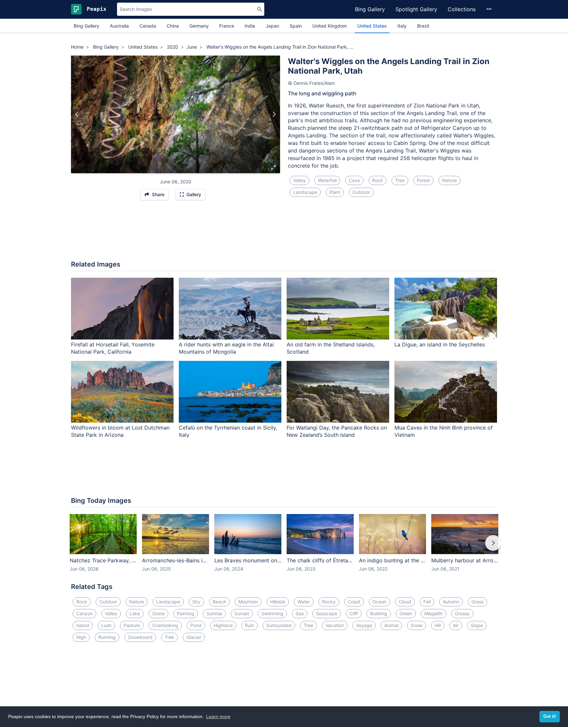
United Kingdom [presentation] (329, 26)
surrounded (279, 625)
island (82, 625)
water (303, 601)
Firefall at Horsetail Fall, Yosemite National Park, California (112, 348)
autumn (451, 601)
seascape (326, 613)
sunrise (214, 613)
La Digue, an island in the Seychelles (439, 344)
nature (449, 180)
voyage (364, 625)
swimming (272, 613)
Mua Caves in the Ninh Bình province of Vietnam (443, 431)
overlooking (165, 625)
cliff (353, 613)
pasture (132, 625)
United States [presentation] (372, 26)
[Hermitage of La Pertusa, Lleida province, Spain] (274, 114)
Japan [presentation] (272, 26)
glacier (193, 637)
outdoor (361, 192)
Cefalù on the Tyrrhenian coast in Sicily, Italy (228, 431)
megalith (433, 613)
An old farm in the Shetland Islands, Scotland (331, 348)
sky (196, 601)
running (107, 637)
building (378, 613)
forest (423, 180)
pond (195, 625)
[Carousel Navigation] (284, 547)
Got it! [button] (549, 716)
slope (477, 625)
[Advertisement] (284, 233)
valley (299, 180)
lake (135, 613)
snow (416, 625)
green (405, 613)
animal (391, 625)
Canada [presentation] (147, 26)
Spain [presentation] (296, 26)
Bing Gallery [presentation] (86, 26)
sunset (241, 613)
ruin (249, 625)
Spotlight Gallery (416, 9)
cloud (405, 601)
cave (354, 180)
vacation (334, 625)
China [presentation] (173, 26)
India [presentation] (250, 26)
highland (223, 625)
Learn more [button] (218, 716)
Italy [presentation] (402, 26)
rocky (329, 601)
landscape (305, 192)
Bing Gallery (370, 9)
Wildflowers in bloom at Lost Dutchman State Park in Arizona (120, 431)
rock (377, 180)
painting (185, 613)
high (81, 637)
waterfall (327, 180)
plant (334, 192)
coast (354, 601)
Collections (462, 9)
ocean (379, 601)
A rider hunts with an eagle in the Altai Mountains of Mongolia (226, 348)
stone (158, 613)
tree (400, 180)
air (456, 625)
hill (438, 625)
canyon (84, 613)
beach (219, 601)
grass (477, 601)
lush (106, 625)
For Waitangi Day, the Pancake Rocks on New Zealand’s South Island (337, 431)
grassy (462, 613)
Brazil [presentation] (423, 26)
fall (427, 601)
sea (300, 613)
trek (169, 637)
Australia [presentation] (119, 26)
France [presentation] (226, 26)
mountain (248, 601)
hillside (277, 601)
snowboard (140, 637)
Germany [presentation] (199, 26)
